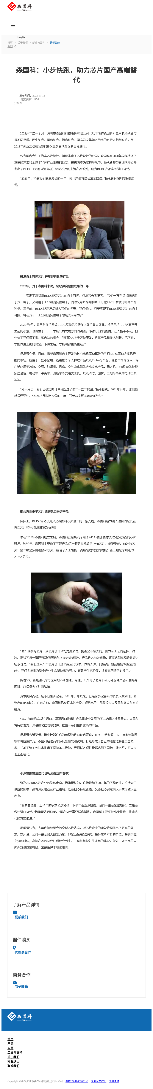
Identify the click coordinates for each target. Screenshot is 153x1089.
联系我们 (13, 1066)
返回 (10, 46)
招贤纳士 (13, 1061)
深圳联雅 (114, 1081)
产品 (10, 1043)
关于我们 (22, 42)
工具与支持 (14, 1052)
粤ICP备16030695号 (76, 1081)
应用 (10, 1048)
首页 (10, 42)
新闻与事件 (38, 42)
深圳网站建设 (98, 1081)
